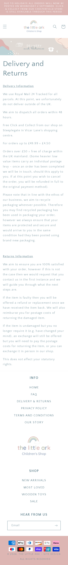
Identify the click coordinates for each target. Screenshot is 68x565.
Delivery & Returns (34, 401)
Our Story (34, 422)
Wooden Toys (34, 494)
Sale (34, 501)
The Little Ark (29, 554)
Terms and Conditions (34, 415)
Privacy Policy (34, 408)
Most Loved (34, 487)
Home (34, 387)
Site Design (52, 554)
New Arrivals (34, 480)
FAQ (34, 394)
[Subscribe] (56, 525)
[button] (5, 26)
